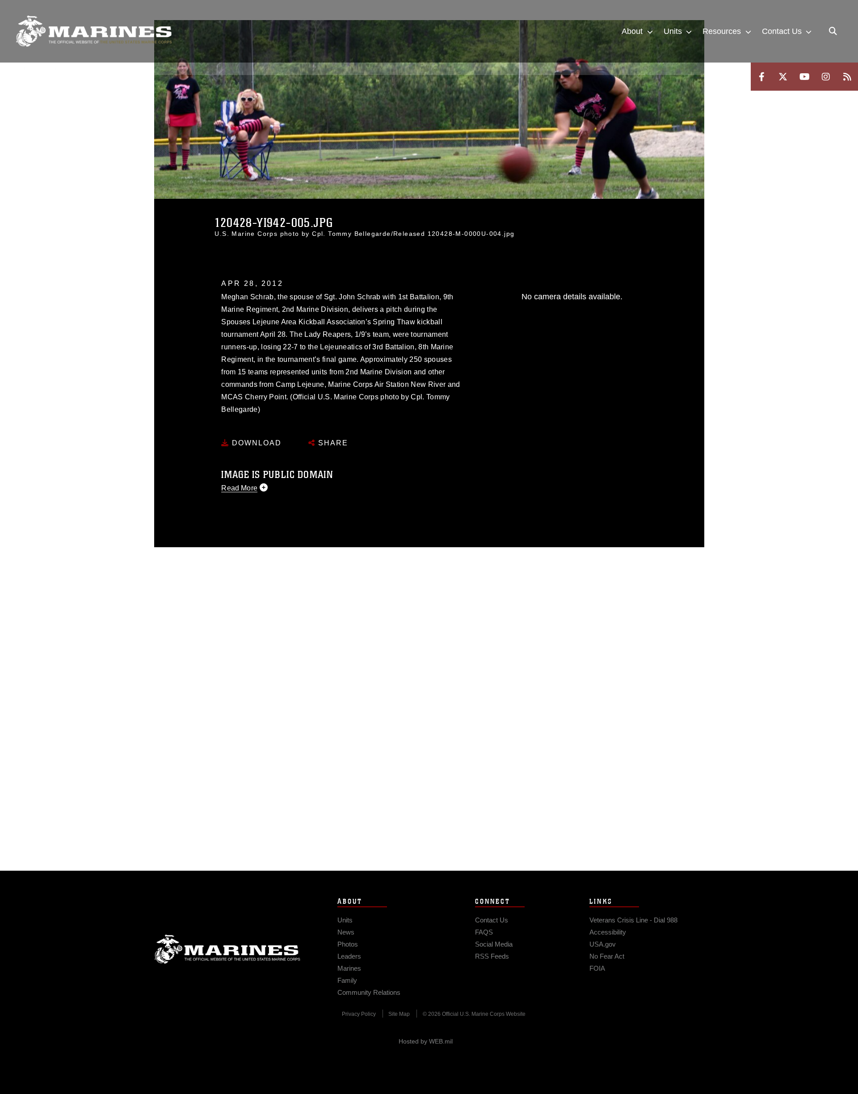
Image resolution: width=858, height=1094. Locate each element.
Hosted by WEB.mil (426, 1041)
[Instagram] (826, 77)
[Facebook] (761, 77)
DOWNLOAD (255, 443)
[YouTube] (804, 77)
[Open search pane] (833, 31)
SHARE (331, 443)
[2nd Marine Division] (94, 31)
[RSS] (847, 77)
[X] (783, 77)
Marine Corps (227, 949)
